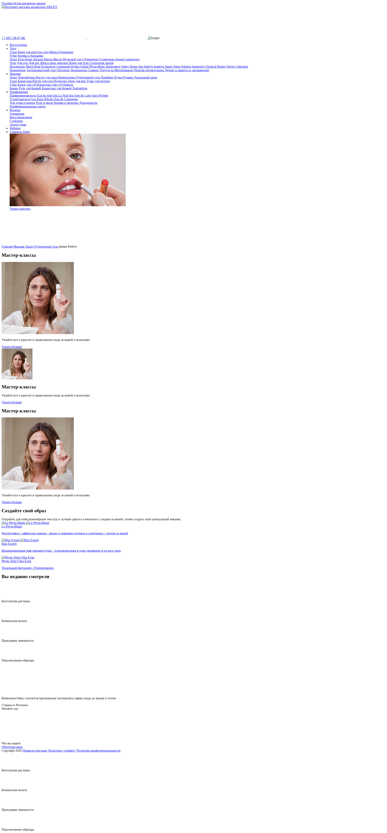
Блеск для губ (27, 84)
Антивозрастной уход (42, 70)
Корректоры (67, 77)
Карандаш (25, 81)
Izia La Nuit (61, 95)
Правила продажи (35, 750)
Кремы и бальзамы (30, 55)
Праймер (107, 77)
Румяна (128, 77)
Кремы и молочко (66, 103)
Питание (63, 70)
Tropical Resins (216, 66)
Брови (14, 88)
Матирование (124, 70)
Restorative (113, 66)
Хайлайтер (79, 88)
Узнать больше (12, 346)
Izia (72, 95)
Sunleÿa (159, 66)
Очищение (66, 52)
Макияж (15, 74)
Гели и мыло (45, 103)
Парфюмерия (19, 92)
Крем (29, 59)
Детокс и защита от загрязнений (187, 70)
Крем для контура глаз (33, 52)
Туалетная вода (20, 99)
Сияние (93, 70)
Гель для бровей (30, 88)
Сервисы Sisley (20, 131)
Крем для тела (79, 63)
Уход (13, 48)
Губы (13, 55)
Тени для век (77, 81)
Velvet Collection (237, 66)
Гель (21, 59)
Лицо (13, 59)
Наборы (15, 128)
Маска (54, 52)
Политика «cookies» (62, 750)
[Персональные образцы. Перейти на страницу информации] (9, 656)
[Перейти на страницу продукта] (193, 523)
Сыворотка (131, 59)
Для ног (34, 63)
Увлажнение (79, 70)
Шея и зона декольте (54, 63)
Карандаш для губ (50, 84)
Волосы (15, 110)
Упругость (106, 70)
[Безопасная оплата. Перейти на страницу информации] (9, 617)
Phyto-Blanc (97, 66)
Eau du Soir (45, 95)
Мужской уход (73, 59)
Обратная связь (12, 747)
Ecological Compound (56, 66)
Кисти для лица (47, 77)
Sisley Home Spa (132, 66)
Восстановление (21, 117)
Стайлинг (16, 121)
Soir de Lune (83, 95)
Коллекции (17, 66)
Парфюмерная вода (23, 95)
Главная (7, 246)
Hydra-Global (80, 66)
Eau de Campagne (66, 99)
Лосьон (38, 59)
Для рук (23, 63)
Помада (68, 84)
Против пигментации (149, 70)
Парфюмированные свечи (28, 106)
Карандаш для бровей (57, 88)
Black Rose (33, 66)
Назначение (18, 70)
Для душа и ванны (22, 103)
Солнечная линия (111, 59)
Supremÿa (199, 66)
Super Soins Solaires (178, 66)
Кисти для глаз (43, 81)
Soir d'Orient (100, 95)
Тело (13, 63)
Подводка (61, 81)
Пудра (118, 77)
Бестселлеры (18, 45)
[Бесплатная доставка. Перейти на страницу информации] (9, 597)
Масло (58, 59)
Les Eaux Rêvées (42, 99)
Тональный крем (145, 77)
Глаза (13, 52)
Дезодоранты (88, 103)
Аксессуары (18, 124)
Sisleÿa (149, 66)
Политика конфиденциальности (98, 750)
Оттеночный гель (88, 77)
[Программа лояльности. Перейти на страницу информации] (9, 637)
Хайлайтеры (27, 77)
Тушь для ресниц (98, 81)
